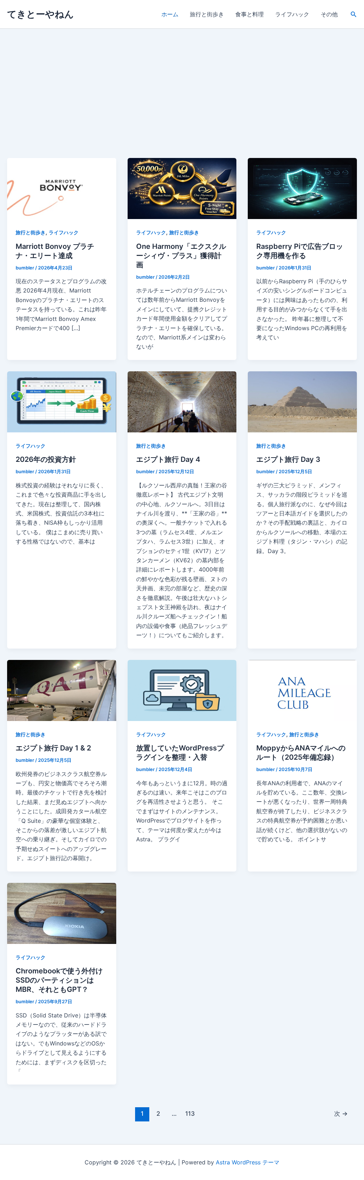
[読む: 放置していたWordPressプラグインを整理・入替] (182, 689)
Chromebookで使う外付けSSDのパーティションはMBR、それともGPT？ (59, 980)
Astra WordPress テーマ (247, 1162)
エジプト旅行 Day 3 (288, 459)
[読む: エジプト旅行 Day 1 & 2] (61, 689)
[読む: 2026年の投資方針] (61, 401)
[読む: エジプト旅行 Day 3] (302, 401)
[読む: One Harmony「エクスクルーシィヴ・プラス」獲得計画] (182, 188)
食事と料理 (249, 14)
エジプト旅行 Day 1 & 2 (53, 748)
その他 (329, 14)
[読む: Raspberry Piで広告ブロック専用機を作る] (302, 188)
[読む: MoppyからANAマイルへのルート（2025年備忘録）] (302, 689)
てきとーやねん (40, 14)
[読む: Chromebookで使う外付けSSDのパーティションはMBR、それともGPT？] (61, 912)
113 (190, 1113)
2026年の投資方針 (46, 459)
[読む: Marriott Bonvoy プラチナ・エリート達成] (61, 188)
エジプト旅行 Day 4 (168, 459)
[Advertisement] (182, 104)
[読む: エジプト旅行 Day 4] (182, 401)
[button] (353, 14)
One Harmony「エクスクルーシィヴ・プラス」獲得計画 (181, 255)
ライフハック (292, 14)
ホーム (169, 14)
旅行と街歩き (207, 14)
